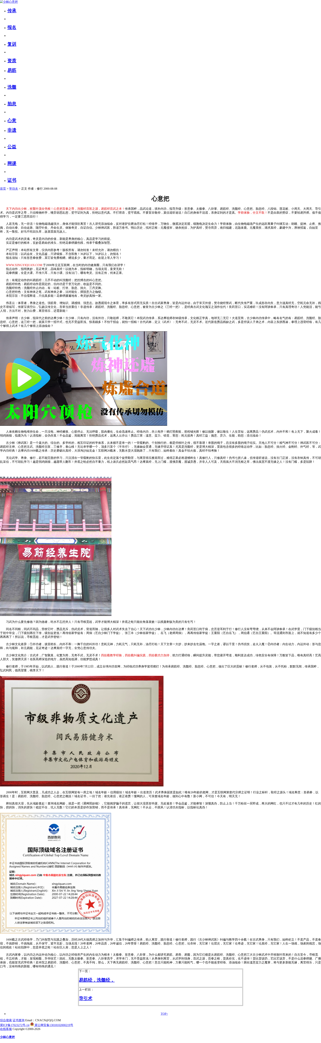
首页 (3, 188)
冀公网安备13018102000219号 (53, 1025)
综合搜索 (6, 1020)
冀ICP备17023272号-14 (14, 1025)
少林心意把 (7, 1037)
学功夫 (13, 188)
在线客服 (6, 1029)
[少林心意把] (9, 1)
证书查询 (19, 1020)
